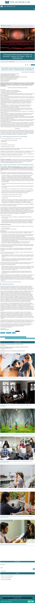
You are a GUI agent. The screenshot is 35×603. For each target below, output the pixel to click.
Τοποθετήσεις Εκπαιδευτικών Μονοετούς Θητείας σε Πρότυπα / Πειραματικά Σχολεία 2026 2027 (16, 517)
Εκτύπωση (33, 64)
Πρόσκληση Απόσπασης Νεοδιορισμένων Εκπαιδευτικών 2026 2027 (14, 378)
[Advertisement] (17, 16)
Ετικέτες (17, 596)
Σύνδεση (17, 573)
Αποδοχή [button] (30, 601)
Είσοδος (20, 596)
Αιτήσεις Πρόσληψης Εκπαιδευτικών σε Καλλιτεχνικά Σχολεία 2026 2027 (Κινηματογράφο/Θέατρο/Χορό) (14, 347)
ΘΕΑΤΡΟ (14, 332)
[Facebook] (25, 65)
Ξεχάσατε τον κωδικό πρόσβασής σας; (7, 575)
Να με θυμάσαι (3, 571)
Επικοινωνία (4, 596)
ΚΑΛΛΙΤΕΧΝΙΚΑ (9, 332)
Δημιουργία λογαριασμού (5, 579)
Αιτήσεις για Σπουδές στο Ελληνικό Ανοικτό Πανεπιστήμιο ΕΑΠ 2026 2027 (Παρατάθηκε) (15, 405)
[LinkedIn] (27, 65)
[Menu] (34, 9)
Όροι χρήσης (9, 596)
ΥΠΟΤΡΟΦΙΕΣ (3, 332)
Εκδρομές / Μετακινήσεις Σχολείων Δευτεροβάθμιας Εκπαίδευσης (14, 489)
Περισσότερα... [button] (10, 601)
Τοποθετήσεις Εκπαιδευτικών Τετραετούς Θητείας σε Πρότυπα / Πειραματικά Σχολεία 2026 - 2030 (16, 461)
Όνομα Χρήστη (2, 564)
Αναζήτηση (13, 596)
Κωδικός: (1, 567)
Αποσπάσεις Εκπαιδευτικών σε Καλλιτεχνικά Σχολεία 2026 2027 (12, 350)
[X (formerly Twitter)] (29, 65)
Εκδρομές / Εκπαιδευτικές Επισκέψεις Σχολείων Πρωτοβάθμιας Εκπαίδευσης (16, 434)
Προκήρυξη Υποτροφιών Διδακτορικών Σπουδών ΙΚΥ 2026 (11, 344)
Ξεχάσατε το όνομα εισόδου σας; (6, 577)
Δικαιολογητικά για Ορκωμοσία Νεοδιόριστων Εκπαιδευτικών (13, 544)
